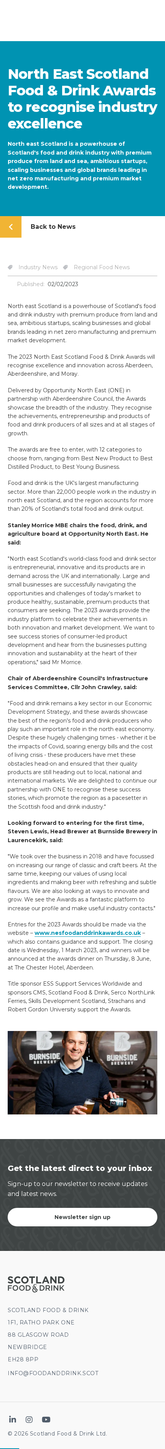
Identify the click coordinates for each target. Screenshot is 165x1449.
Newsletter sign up (82, 1217)
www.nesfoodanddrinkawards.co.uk (88, 932)
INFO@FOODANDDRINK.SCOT (53, 1373)
